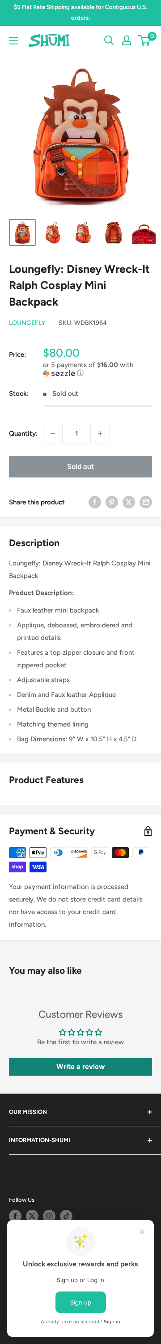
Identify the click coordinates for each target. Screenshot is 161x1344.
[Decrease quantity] (52, 433)
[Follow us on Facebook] (15, 1216)
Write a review (80, 1066)
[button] (97, 369)
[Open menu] (13, 40)
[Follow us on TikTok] (66, 1216)
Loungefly (27, 323)
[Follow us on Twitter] (32, 1216)
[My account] (126, 40)
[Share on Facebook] (95, 501)
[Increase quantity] (100, 433)
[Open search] (109, 40)
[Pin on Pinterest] (112, 501)
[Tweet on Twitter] (129, 501)
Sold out (80, 466)
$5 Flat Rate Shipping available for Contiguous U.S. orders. (80, 12)
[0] (144, 40)
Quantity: (23, 433)
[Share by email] (146, 501)
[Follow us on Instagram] (49, 1216)
